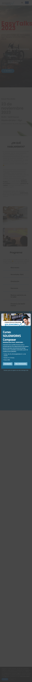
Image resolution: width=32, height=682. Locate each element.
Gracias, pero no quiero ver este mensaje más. (16, 370)
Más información (20, 364)
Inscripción (7, 364)
